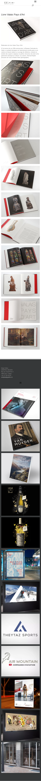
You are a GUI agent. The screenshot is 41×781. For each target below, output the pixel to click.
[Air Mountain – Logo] (20, 661)
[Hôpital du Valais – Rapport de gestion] (20, 404)
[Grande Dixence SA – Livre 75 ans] (20, 468)
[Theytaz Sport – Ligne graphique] (20, 597)
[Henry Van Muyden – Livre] (20, 436)
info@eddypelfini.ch (7, 377)
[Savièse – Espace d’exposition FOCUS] (20, 564)
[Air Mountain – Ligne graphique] (20, 693)
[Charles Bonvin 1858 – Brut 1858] (20, 500)
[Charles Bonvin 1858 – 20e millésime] (20, 532)
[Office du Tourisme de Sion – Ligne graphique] (20, 725)
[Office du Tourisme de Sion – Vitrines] (20, 757)
